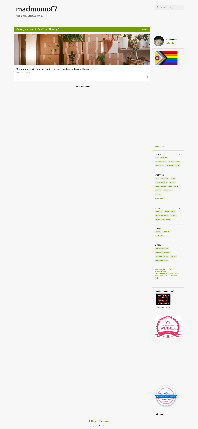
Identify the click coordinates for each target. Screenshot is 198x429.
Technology (167, 190)
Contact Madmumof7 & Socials (167, 274)
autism (173, 256)
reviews (173, 215)
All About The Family (163, 269)
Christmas (164, 178)
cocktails (158, 211)
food (167, 211)
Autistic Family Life (161, 248)
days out (166, 232)
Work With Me (160, 271)
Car (156, 178)
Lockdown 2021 (173, 186)
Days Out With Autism (162, 252)
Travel (157, 232)
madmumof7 (37, 9)
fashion (158, 194)
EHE (156, 157)
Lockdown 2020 (160, 186)
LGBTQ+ (172, 182)
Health (173, 178)
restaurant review (161, 215)
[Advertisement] (168, 105)
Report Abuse (160, 147)
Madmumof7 (171, 40)
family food (159, 165)
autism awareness (161, 260)
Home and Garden (161, 182)
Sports (158, 190)
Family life (164, 157)
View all (145, 29)
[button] (147, 77)
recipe (173, 211)
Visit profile (170, 43)
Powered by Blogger (100, 421)
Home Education (160, 161)
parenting (169, 165)
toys (178, 165)
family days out (174, 161)
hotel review (159, 236)
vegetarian (166, 219)
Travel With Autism (161, 256)
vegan (157, 219)
